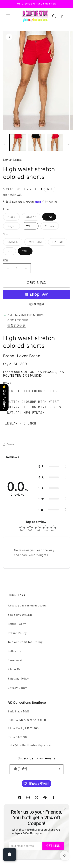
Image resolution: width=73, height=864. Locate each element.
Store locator (16, 660)
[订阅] (58, 769)
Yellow (51, 227)
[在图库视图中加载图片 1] (18, 142)
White (30, 226)
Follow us (14, 651)
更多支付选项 (36, 304)
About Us (14, 669)
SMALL (14, 243)
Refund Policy (17, 633)
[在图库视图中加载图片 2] (36, 142)
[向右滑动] (68, 143)
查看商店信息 (16, 325)
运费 (19, 195)
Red (49, 216)
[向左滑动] (4, 143)
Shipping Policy (18, 678)
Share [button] (10, 444)
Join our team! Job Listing (25, 641)
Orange (32, 218)
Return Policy (17, 623)
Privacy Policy (17, 687)
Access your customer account (28, 605)
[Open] (9, 854)
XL (11, 252)
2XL (25, 251)
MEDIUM (37, 243)
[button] (8, 16)
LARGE (59, 243)
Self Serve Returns (20, 614)
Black (12, 218)
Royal (12, 227)
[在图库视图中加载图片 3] (55, 142)
